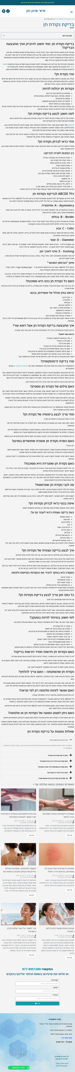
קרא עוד (69, 835)
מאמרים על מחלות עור (63, 19)
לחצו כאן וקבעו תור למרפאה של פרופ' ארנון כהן (37, 2)
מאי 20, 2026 (20, 875)
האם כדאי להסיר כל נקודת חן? (57, 773)
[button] (71, 12)
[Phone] (8, 11)
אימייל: (55, 995)
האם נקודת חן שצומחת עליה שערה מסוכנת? (53, 767)
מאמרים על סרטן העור (27, 877)
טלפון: (55, 988)
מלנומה (71, 125)
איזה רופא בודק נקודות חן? (59, 740)
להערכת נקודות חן (21, 366)
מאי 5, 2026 (58, 935)
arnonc (67, 821)
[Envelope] (3, 11)
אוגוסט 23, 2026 (57, 821)
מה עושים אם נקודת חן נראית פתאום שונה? (53, 778)
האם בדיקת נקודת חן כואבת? (58, 755)
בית (73, 19)
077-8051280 (31, 969)
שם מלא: (54, 980)
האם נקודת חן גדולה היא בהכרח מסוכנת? (54, 761)
